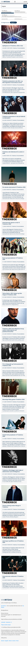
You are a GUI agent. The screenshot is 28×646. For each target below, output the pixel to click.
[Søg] (25, 6)
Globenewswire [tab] (18, 16)
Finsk (17, 641)
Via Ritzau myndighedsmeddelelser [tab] (8, 15)
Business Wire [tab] (5, 19)
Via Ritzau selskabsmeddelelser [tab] (20, 11)
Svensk (14, 641)
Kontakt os (3, 606)
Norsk (10, 641)
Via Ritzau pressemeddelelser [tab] (6, 11)
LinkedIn (3, 622)
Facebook (8, 622)
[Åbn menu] (15, 1)
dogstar (13, 22)
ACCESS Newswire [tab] (18, 19)
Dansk (2, 641)
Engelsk (6, 641)
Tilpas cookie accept (6, 625)
